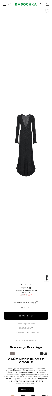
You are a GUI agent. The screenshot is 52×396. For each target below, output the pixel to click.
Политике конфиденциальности (29, 382)
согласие (40, 370)
